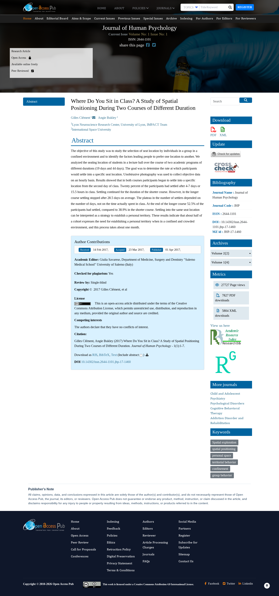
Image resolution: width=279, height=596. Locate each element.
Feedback (113, 528)
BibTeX (104, 355)
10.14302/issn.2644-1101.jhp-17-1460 (106, 362)
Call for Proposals (83, 549)
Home (101, 8)
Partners (185, 528)
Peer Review (79, 542)
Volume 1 (220, 262)
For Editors (224, 18)
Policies (139, 8)
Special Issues (153, 18)
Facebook (213, 583)
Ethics (111, 542)
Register (245, 7)
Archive (171, 18)
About (119, 8)
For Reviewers (245, 18)
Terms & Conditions (121, 570)
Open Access (79, 535)
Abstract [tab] (31, 101)
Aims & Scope (81, 18)
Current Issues (104, 18)
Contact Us (186, 561)
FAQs (146, 561)
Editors (148, 528)
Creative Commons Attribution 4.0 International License (163, 584)
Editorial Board (57, 18)
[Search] (245, 100)
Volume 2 (220, 253)
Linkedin (247, 583)
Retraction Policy (119, 549)
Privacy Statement (119, 563)
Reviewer (149, 535)
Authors (148, 521)
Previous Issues (129, 18)
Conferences (79, 556)
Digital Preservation (121, 556)
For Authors (204, 18)
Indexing (186, 18)
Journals (164, 8)
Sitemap (184, 554)
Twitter (230, 583)
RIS (94, 355)
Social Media (187, 521)
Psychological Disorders (227, 403)
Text (114, 355)
